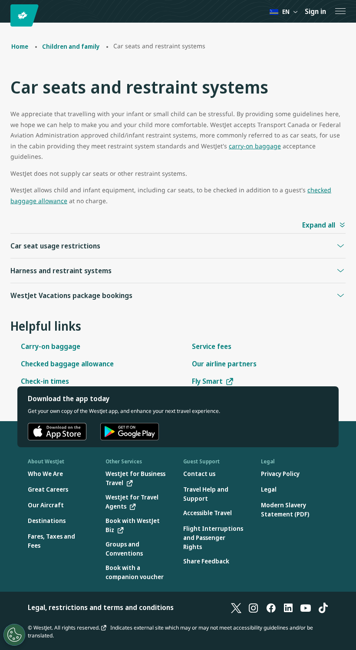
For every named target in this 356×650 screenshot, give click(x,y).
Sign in (315, 11)
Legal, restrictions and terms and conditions (101, 607)
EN (286, 11)
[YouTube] (305, 607)
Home (19, 46)
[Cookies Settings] (14, 635)
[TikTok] (323, 607)
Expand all (318, 225)
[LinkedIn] (288, 607)
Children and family (70, 46)
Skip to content (7, 16)
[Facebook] (271, 607)
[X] (236, 607)
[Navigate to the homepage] (25, 15)
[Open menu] (340, 11)
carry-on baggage (255, 146)
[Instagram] (253, 607)
